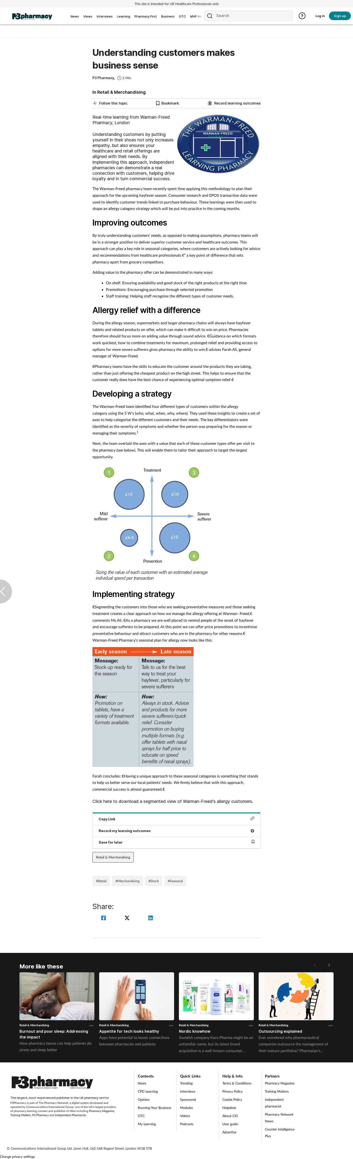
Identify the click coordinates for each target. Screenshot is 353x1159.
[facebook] (104, 918)
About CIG (230, 1116)
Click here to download (115, 801)
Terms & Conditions (236, 1083)
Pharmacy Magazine (101, 1111)
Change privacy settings (17, 1156)
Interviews (187, 1091)
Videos (185, 1116)
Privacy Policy (232, 1091)
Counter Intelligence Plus (279, 1132)
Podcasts (186, 1124)
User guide (230, 1124)
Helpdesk (229, 1108)
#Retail (101, 881)
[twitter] (127, 918)
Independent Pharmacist (70, 1115)
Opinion (144, 1099)
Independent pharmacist (274, 1102)
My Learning (147, 1124)
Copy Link (107, 819)
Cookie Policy (232, 1099)
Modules (186, 1108)
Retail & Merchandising (113, 857)
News (142, 1083)
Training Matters (20, 1115)
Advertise (229, 1132)
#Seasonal (175, 881)
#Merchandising (128, 881)
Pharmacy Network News (279, 1117)
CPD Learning (148, 1091)
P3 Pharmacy (40, 1115)
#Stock (153, 881)
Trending (186, 1083)
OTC (141, 1116)
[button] (329, 965)
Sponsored (188, 1099)
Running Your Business (154, 1108)
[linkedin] (150, 918)
